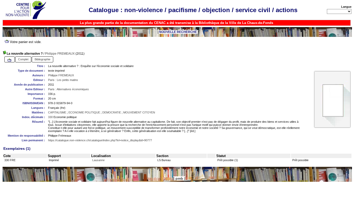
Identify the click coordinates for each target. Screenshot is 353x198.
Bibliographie (42, 59)
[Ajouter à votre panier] (9, 60)
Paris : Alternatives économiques (68, 89)
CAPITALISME (57, 112)
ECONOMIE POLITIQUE (84, 112)
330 (50, 117)
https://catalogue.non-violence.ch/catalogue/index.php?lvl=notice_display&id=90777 (100, 140)
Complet (23, 59)
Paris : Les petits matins (63, 79)
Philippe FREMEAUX (60, 53)
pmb (179, 178)
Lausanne (98, 160)
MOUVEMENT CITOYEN (139, 112)
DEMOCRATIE (111, 112)
